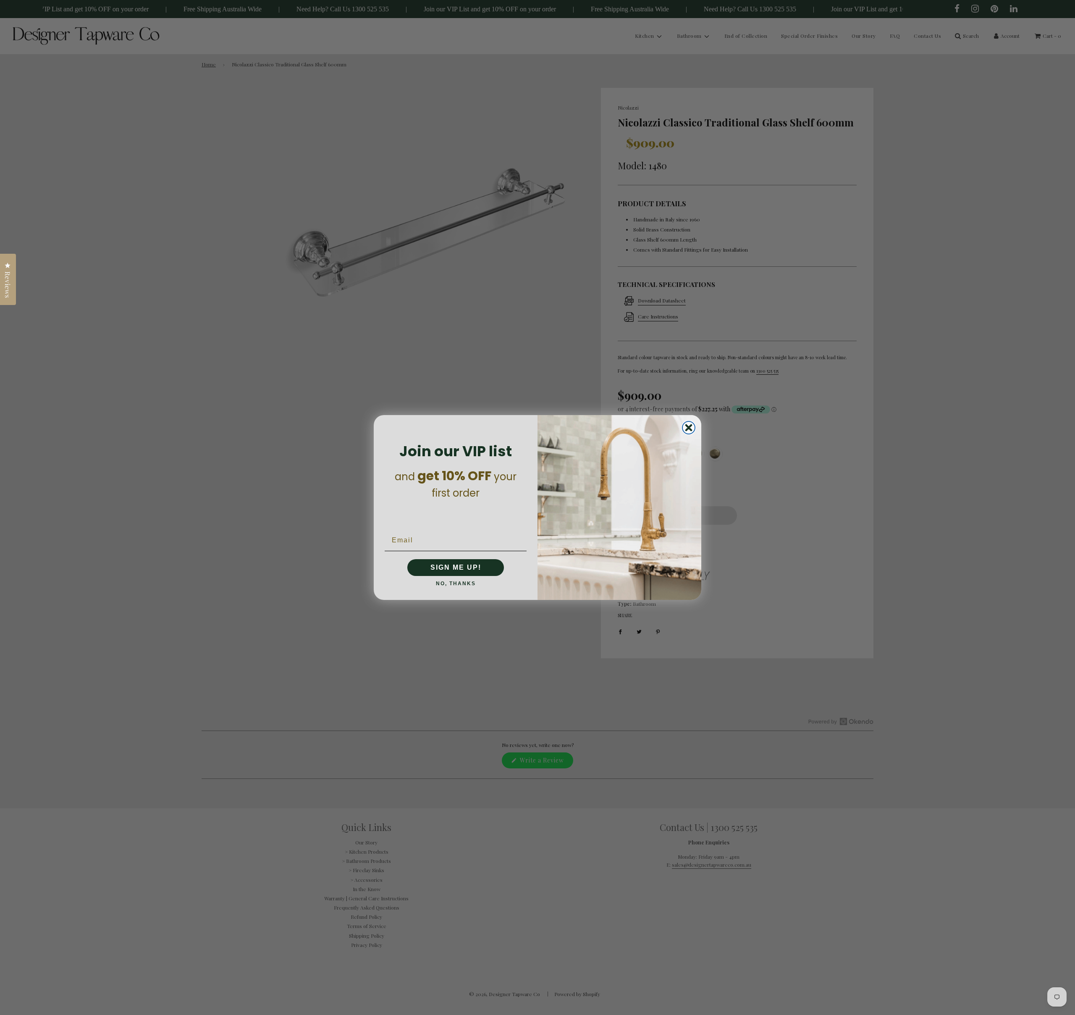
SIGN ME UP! (455, 567)
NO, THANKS (456, 583)
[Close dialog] (688, 427)
